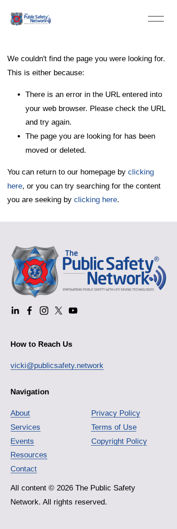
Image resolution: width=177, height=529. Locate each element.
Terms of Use (114, 427)
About (20, 413)
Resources (28, 455)
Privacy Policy (115, 413)
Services (25, 427)
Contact (23, 469)
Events (22, 441)
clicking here (95, 199)
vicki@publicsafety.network (56, 365)
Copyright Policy (119, 441)
